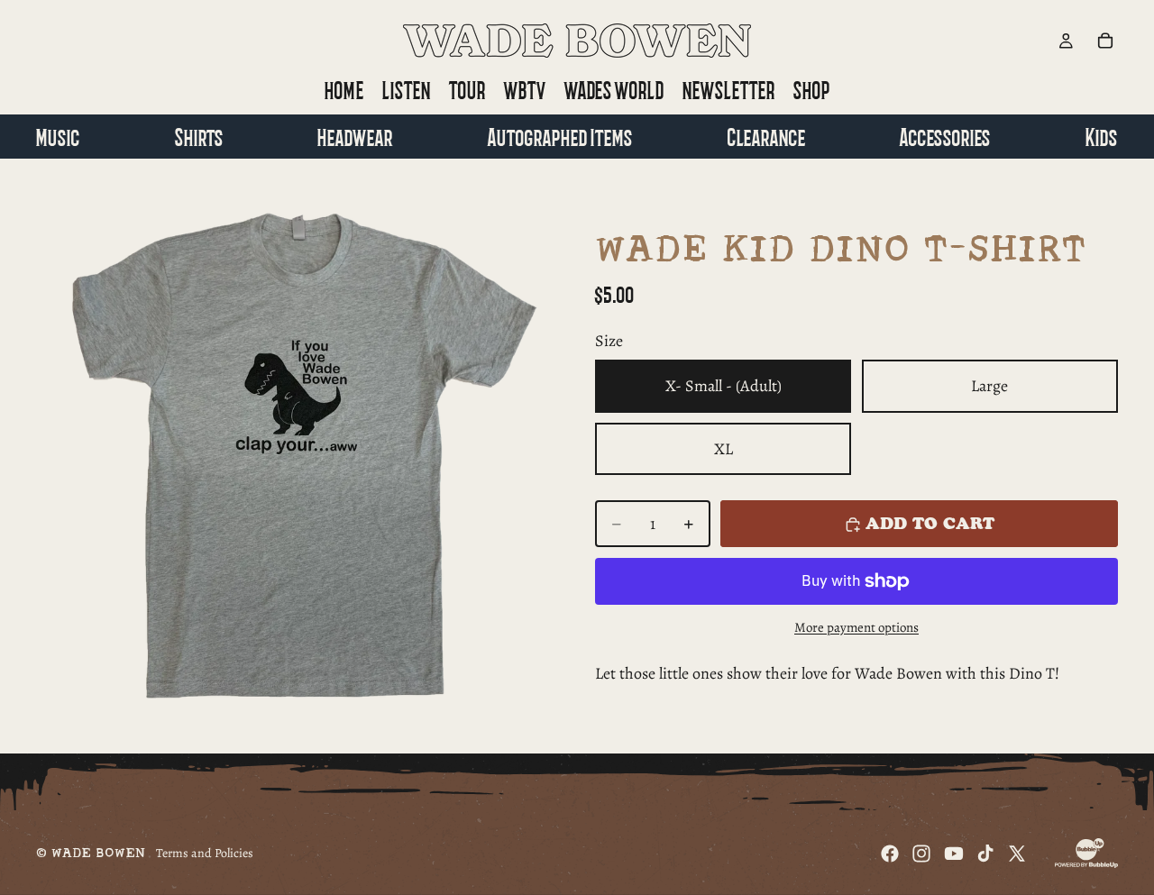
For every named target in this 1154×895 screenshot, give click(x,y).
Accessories (945, 136)
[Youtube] (954, 853)
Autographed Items (560, 136)
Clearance (767, 136)
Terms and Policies (204, 853)
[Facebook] (890, 853)
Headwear (355, 136)
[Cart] (1105, 40)
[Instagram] (921, 853)
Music (58, 136)
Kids (1101, 136)
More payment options (856, 627)
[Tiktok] (985, 853)
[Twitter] (1017, 853)
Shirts (199, 136)
